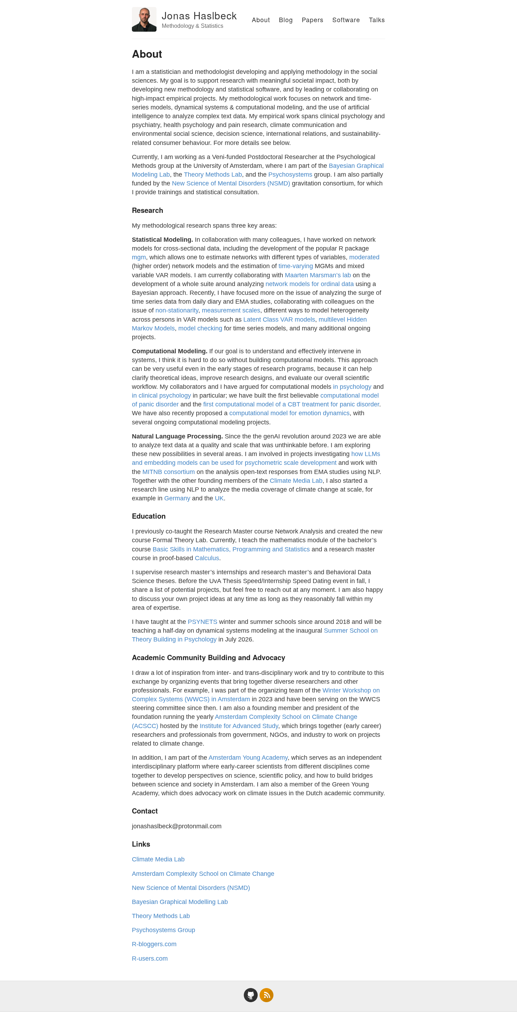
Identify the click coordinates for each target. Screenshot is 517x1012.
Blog (286, 19)
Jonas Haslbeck (199, 15)
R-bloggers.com (154, 944)
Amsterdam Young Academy (248, 757)
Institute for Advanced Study (239, 725)
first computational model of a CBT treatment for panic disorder (291, 404)
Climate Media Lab (296, 480)
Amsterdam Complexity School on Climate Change (203, 873)
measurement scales (231, 310)
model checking (200, 328)
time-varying (296, 266)
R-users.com (150, 958)
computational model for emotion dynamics (289, 413)
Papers (313, 19)
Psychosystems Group (163, 930)
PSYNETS (202, 621)
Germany (177, 498)
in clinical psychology (161, 395)
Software (346, 19)
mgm (139, 257)
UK (219, 498)
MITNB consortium (168, 471)
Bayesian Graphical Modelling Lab (180, 901)
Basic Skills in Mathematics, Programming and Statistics (231, 549)
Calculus (207, 558)
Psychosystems (290, 174)
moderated (364, 257)
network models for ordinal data (310, 283)
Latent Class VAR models (279, 319)
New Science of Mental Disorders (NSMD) (231, 183)
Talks (377, 19)
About (261, 19)
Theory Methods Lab (213, 174)
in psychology (352, 386)
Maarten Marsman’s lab (318, 275)
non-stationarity (176, 310)
